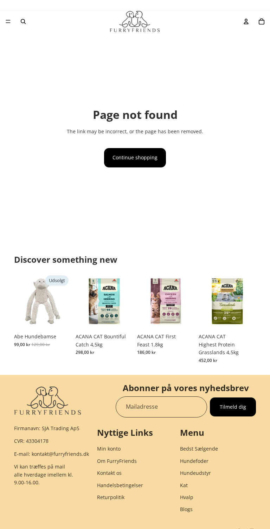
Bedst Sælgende (199, 449)
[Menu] (8, 21)
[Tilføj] (122, 319)
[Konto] (246, 21)
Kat (184, 485)
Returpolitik (110, 497)
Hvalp (186, 497)
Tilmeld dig (233, 406)
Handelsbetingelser (120, 485)
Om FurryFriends (117, 461)
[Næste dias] (125, 301)
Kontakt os (109, 473)
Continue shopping (135, 157)
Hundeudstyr (195, 473)
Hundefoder (194, 461)
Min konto (109, 449)
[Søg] (23, 21)
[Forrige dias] (83, 301)
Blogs (186, 509)
